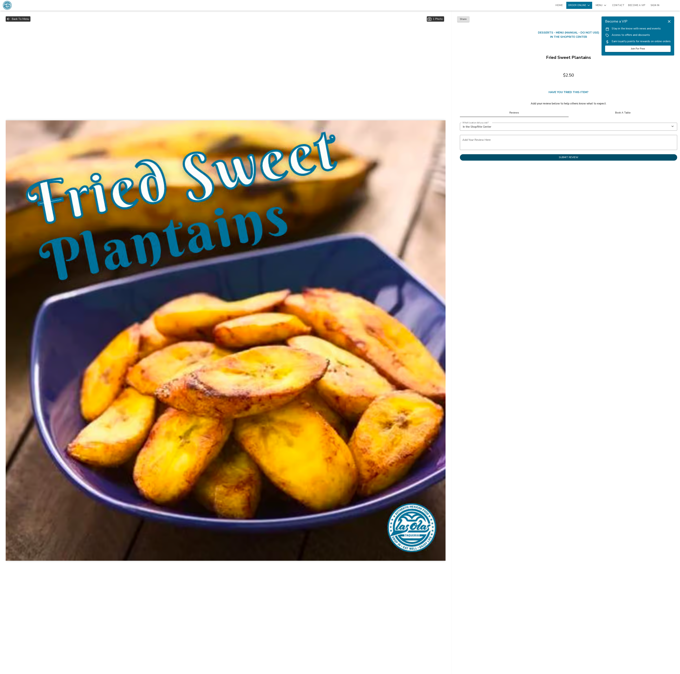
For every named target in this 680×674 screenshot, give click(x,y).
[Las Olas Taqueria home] (19, 5)
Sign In (655, 5)
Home (559, 5)
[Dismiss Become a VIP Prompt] (669, 21)
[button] (579, 5)
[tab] (514, 112)
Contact (618, 5)
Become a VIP (636, 5)
